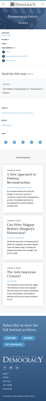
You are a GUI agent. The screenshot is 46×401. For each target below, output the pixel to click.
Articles (7, 381)
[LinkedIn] (17, 368)
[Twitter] (11, 368)
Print (7, 52)
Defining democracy (9, 113)
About (6, 374)
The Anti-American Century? (21, 274)
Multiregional (6, 125)
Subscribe (11, 338)
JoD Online (7, 385)
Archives (28, 338)
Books (5, 377)
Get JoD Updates (14, 344)
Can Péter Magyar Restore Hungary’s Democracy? (20, 229)
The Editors (23, 23)
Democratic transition (25, 113)
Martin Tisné (26, 187)
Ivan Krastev (12, 281)
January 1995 (6, 35)
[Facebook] (5, 368)
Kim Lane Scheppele (15, 238)
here (30, 74)
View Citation (10, 61)
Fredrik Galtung (13, 187)
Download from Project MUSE (16, 56)
